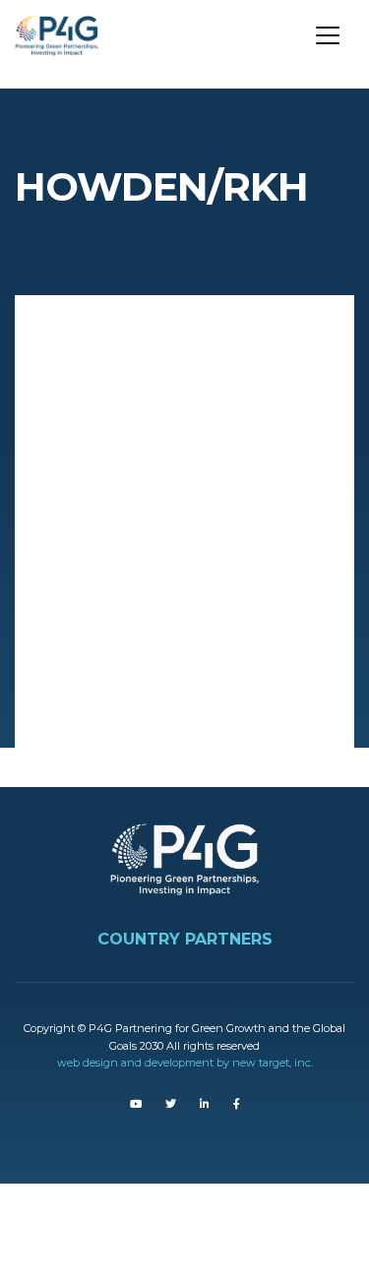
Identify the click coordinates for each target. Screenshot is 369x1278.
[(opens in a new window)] (136, 1104)
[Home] (64, 30)
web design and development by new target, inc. (185, 1062)
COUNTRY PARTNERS (185, 939)
